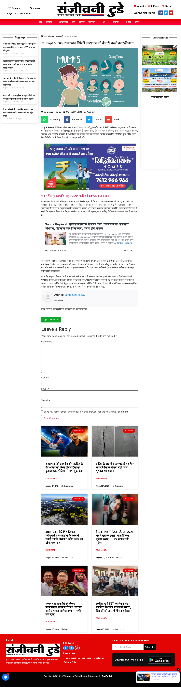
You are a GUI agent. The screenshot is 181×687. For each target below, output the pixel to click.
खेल (73, 22)
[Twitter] (166, 12)
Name (45, 377)
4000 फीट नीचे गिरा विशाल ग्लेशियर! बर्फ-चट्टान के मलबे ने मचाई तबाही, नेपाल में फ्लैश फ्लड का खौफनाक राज (64, 537)
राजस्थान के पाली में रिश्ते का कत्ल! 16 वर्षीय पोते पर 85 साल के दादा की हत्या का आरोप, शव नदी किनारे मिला (19, 81)
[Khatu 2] (89, 191)
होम (40, 22)
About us (75, 658)
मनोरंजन (92, 22)
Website (45, 400)
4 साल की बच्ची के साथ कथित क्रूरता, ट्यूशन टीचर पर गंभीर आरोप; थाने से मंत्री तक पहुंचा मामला (19, 112)
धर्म (104, 22)
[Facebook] (160, 12)
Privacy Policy (70, 662)
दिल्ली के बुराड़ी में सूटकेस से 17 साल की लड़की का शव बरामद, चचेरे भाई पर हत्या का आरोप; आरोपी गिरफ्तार (19, 64)
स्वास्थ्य (81, 22)
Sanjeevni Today (75, 294)
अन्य (136, 22)
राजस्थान (67, 36)
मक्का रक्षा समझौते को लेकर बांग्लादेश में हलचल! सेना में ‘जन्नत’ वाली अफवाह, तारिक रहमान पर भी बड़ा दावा (64, 609)
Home (67, 658)
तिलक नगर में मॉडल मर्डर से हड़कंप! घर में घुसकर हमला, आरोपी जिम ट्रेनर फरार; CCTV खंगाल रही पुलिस (19, 47)
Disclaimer (99, 658)
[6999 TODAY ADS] (159, 63)
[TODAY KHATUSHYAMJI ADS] (159, 91)
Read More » (51, 478)
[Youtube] (171, 12)
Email (45, 389)
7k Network (131, 676)
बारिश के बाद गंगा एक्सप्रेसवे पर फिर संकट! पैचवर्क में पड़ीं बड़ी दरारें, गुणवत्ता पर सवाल (115, 467)
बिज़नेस (115, 22)
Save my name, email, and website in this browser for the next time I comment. (86, 412)
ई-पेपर (128, 22)
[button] (31, 8)
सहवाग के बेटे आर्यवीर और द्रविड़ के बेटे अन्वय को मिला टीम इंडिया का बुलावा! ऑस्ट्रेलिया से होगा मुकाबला (64, 467)
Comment (47, 341)
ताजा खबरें (59, 36)
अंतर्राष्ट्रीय (63, 22)
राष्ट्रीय (49, 22)
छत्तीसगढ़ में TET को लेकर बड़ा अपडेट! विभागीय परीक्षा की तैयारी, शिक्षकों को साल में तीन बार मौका (113, 607)
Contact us (87, 658)
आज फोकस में (49, 36)
